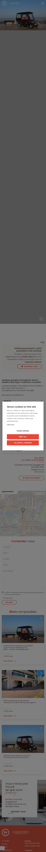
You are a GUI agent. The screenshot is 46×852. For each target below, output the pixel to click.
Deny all (23, 437)
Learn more (10, 424)
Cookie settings (23, 431)
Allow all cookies (22, 443)
